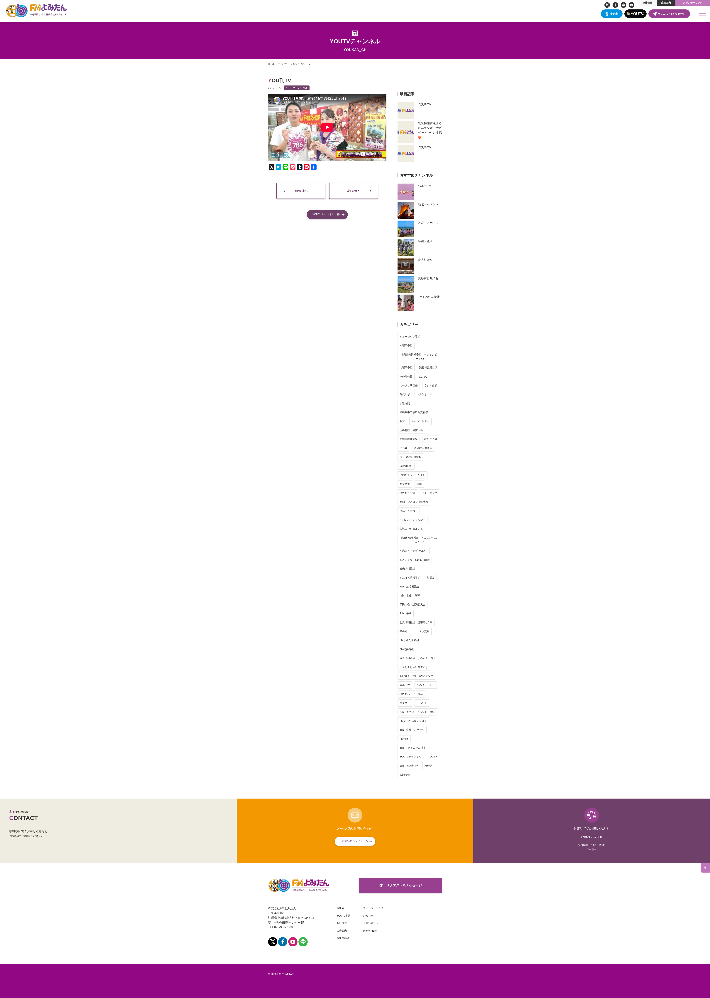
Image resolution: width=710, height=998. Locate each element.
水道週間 (405, 403)
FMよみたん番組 (409, 640)
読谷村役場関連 (423, 448)
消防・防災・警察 (410, 595)
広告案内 (666, 2)
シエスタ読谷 (422, 631)
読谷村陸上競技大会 (411, 430)
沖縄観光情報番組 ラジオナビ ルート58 (420, 356)
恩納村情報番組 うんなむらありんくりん (419, 539)
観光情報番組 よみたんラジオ (418, 658)
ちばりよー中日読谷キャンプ (416, 676)
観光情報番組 (407, 568)
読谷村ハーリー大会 (411, 694)
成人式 (423, 376)
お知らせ (405, 774)
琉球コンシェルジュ (411, 528)
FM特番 (404, 738)
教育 (402, 421)
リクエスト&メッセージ (671, 13)
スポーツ (405, 684)
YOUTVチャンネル (297, 87)
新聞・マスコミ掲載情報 (414, 501)
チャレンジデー (420, 421)
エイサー (405, 702)
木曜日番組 (406, 345)
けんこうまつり (409, 510)
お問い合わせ (371, 923)
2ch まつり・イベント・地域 (417, 711)
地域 (419, 483)
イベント (422, 702)
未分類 (428, 765)
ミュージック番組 (410, 336)
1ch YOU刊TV (409, 765)
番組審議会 (343, 938)
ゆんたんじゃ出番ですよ (414, 667)
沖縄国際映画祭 (409, 439)
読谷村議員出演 (428, 367)
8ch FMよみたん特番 (413, 747)
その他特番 (406, 376)
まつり (403, 448)
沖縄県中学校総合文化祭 (414, 412)
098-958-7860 (591, 837)
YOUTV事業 (344, 915)
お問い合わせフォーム (355, 840)
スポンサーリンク (692, 2)
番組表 (614, 13)
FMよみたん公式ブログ (413, 720)
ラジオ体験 (430, 385)
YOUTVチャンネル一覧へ (327, 214)
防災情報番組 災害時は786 (416, 622)
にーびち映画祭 (409, 385)
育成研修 (405, 394)
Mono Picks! (370, 930)
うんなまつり (424, 394)
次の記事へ (353, 190)
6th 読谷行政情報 (410, 457)
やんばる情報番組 (410, 577)
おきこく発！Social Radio (415, 559)
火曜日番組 (406, 367)
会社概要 (647, 2)
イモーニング (429, 492)
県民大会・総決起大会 (412, 604)
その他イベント (426, 684)
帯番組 (403, 631)
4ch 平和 (406, 613)
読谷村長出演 (407, 492)
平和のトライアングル (412, 474)
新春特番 (405, 483)
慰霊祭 (431, 577)
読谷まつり (430, 439)
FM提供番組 (407, 649)
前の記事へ (301, 190)
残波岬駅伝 (406, 466)
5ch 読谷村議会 (409, 586)
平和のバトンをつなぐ (412, 519)
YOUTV (432, 756)
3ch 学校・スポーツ (412, 729)
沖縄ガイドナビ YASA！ (413, 550)
